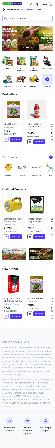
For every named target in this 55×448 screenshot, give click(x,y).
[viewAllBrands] (51, 157)
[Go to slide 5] (34, 47)
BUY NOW (16, 139)
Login (43, 4)
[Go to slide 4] (31, 47)
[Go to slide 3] (27, 47)
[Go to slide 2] (23, 47)
